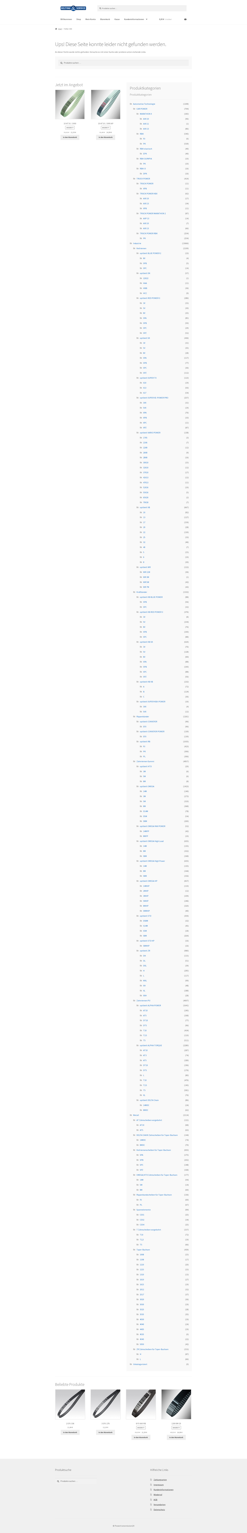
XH (144, 985)
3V (144, 303)
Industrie (137, 243)
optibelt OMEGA (147, 786)
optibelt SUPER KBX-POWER (152, 701)
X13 (144, 387)
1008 (142, 1254)
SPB (145, 263)
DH (144, 955)
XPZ (145, 427)
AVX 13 (146, 128)
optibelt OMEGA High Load (152, 841)
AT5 (145, 1015)
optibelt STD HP (147, 940)
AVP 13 (146, 218)
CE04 (142, 1224)
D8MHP (146, 911)
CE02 (142, 1219)
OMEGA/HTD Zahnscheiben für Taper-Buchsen (156, 1175)
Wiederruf (158, 1494)
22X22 (145, 278)
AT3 (145, 1055)
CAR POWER (141, 108)
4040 (142, 1324)
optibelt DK (145, 273)
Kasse (117, 19)
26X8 (145, 452)
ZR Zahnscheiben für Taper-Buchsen (152, 1349)
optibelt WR (145, 567)
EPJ (144, 726)
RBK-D (143, 168)
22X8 (145, 447)
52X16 (145, 487)
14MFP (146, 831)
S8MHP (146, 945)
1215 (142, 1269)
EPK (145, 153)
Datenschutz (159, 1509)
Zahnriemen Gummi (145, 761)
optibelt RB (145, 741)
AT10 (145, 1010)
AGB (155, 1499)
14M (145, 791)
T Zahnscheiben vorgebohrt (148, 1229)
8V (144, 258)
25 (144, 537)
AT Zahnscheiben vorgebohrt (149, 1120)
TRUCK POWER (143, 178)
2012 (142, 1289)
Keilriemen (141, 248)
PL (144, 756)
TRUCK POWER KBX (148, 193)
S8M (145, 856)
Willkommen (66, 19)
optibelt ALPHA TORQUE (151, 1045)
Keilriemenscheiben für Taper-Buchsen (153, 1150)
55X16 (145, 492)
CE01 (142, 1214)
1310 (142, 1274)
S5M (145, 931)
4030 (142, 1319)
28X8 (145, 457)
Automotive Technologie (144, 104)
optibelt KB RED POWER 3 (151, 612)
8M (144, 781)
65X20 (145, 497)
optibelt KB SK (146, 642)
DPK (145, 173)
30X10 (145, 462)
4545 (142, 1339)
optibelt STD (145, 916)
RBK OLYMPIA (146, 158)
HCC (145, 293)
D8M (145, 821)
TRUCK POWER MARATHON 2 (153, 213)
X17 (144, 392)
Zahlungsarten (160, 1479)
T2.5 (145, 1035)
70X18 (145, 502)
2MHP (145, 891)
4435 (142, 1329)
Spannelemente (143, 1209)
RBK (142, 133)
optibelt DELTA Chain (149, 1100)
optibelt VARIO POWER (150, 432)
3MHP (145, 896)
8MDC (145, 1110)
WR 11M (146, 572)
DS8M (145, 920)
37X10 (145, 472)
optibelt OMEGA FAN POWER (152, 826)
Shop (78, 19)
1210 (142, 1264)
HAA (145, 283)
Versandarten (159, 1504)
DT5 (145, 1025)
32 (144, 542)
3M (144, 771)
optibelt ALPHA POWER (150, 1005)
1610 (142, 1279)
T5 (144, 1040)
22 (144, 532)
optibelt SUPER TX (148, 378)
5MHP (145, 901)
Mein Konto (90, 19)
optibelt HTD (146, 766)
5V (144, 308)
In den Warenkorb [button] (70, 137)
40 (144, 547)
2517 (142, 1294)
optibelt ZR (145, 950)
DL (144, 960)
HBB (145, 288)
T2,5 (142, 1239)
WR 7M (146, 587)
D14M (145, 811)
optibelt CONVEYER (148, 721)
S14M (145, 925)
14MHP (146, 886)
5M (144, 776)
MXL (145, 980)
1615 (142, 1284)
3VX (144, 402)
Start (60, 29)
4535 (142, 1334)
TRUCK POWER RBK (149, 233)
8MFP (145, 836)
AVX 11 (146, 123)
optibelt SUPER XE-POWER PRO (154, 397)
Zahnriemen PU (143, 1000)
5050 (142, 1344)
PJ (144, 138)
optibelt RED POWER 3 (150, 298)
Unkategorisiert (140, 1364)
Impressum (159, 1484)
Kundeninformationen (134, 19)
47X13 (145, 482)
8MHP (145, 906)
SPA (145, 318)
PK (144, 143)
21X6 (145, 442)
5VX (144, 407)
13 (144, 517)
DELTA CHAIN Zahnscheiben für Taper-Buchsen (157, 1135)
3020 (142, 1299)
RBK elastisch (146, 148)
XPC (145, 422)
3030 (142, 1304)
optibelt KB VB (146, 681)
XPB (145, 188)
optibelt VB (145, 507)
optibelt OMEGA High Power (152, 861)
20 (144, 527)
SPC (145, 268)
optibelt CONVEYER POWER (152, 731)
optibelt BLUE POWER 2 (150, 253)
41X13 (145, 477)
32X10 (145, 467)
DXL (145, 965)
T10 (145, 1030)
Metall (136, 1115)
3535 (142, 1314)
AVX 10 (146, 119)
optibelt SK (145, 338)
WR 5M (146, 582)
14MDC (146, 1105)
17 (144, 522)
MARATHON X (146, 114)
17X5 (145, 437)
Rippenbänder (142, 716)
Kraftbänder (141, 592)
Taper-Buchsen (143, 1249)
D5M (145, 816)
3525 (142, 1309)
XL (144, 990)
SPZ (145, 333)
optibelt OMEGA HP (148, 881)
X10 (144, 382)
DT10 (145, 1020)
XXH (145, 995)
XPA (145, 412)
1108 (142, 1259)
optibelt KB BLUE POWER (151, 597)
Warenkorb (105, 19)
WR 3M (146, 577)
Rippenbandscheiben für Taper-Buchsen (154, 1194)
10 (144, 512)
